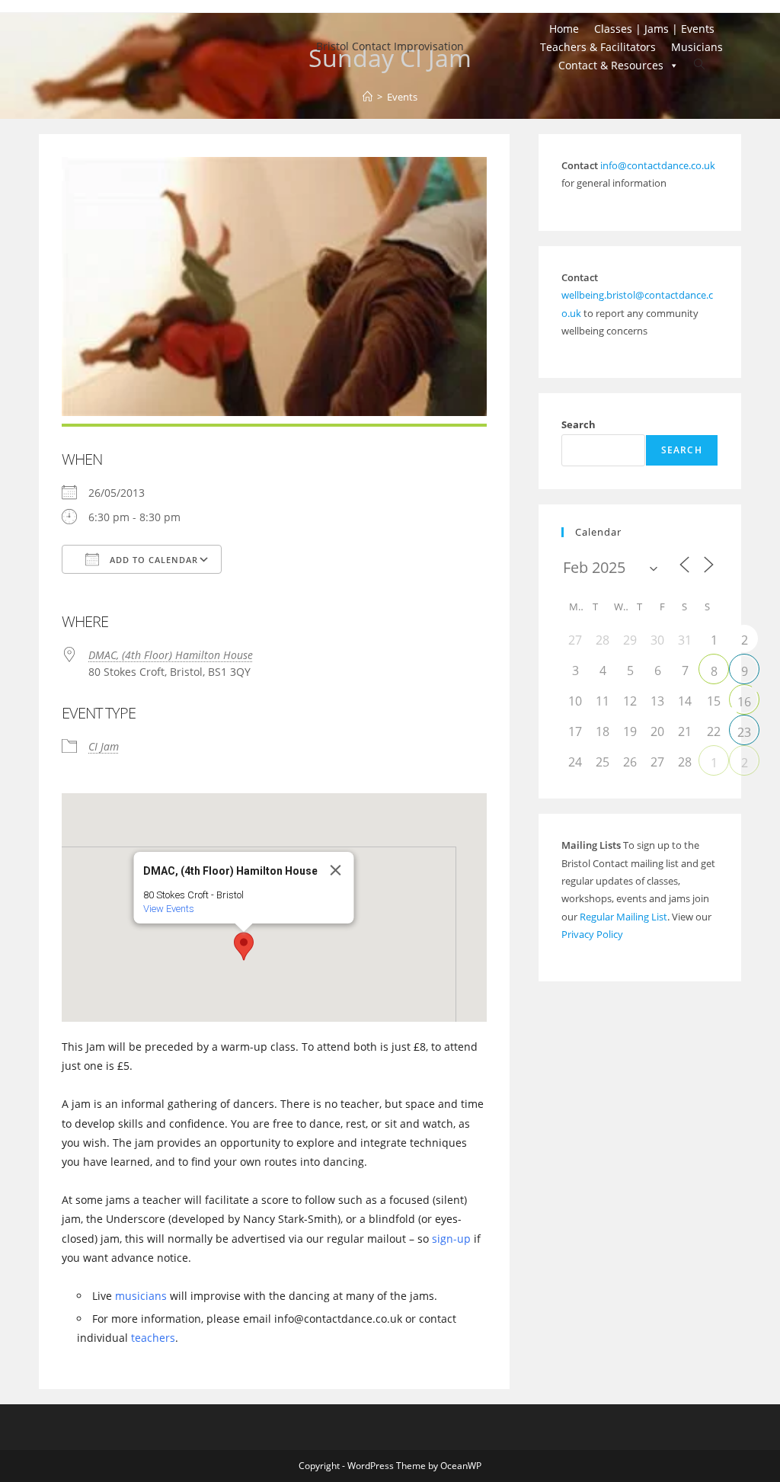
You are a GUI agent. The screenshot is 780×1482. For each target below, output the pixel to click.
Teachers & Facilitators (598, 47)
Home (564, 28)
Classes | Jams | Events (654, 28)
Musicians (697, 47)
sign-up (451, 1238)
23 (744, 732)
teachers (153, 1337)
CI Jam (103, 746)
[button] (244, 946)
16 (744, 701)
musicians (141, 1295)
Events (402, 97)
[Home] (367, 97)
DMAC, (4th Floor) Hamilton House (170, 655)
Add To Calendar (152, 559)
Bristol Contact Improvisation (390, 46)
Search (578, 424)
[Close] (335, 870)
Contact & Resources (610, 65)
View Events (167, 908)
